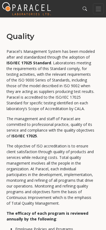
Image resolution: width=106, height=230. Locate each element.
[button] (84, 8)
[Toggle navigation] (98, 8)
